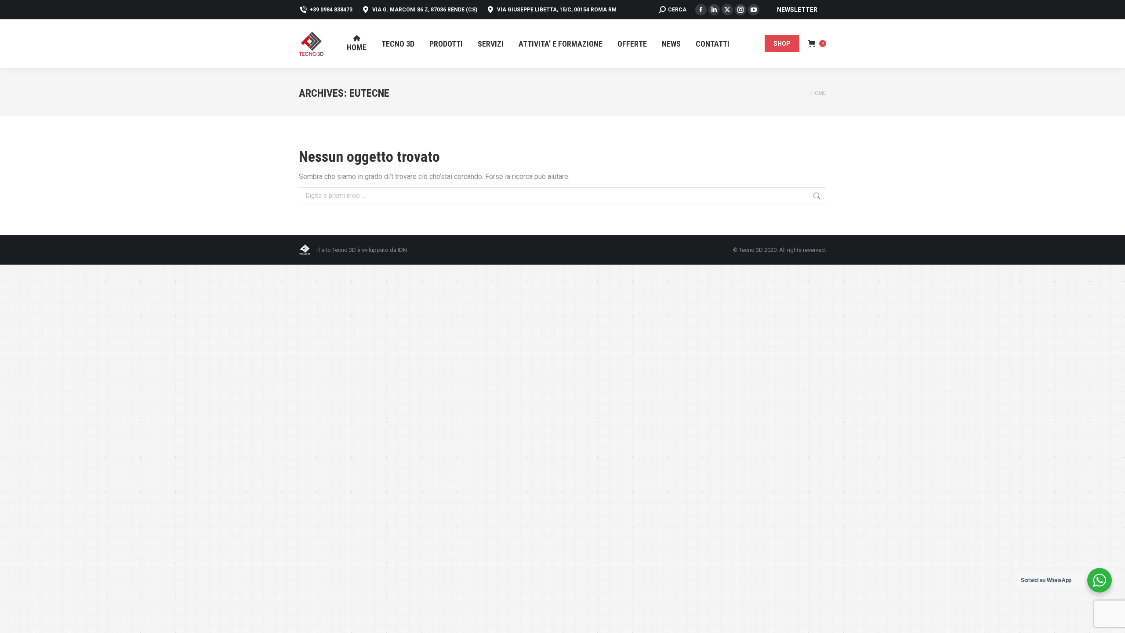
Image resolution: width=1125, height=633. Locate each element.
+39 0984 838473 (331, 10)
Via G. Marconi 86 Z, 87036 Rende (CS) (424, 10)
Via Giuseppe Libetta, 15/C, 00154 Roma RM (557, 10)
